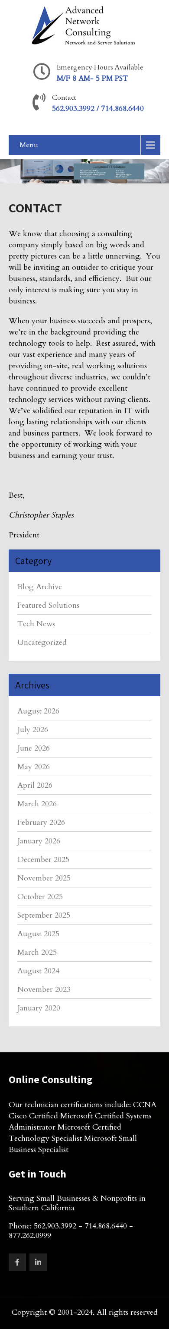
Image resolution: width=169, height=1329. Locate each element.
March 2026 (37, 804)
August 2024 (38, 971)
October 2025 (40, 896)
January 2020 (38, 1008)
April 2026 (34, 785)
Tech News (36, 624)
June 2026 (33, 748)
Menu (29, 145)
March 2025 (37, 952)
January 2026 (38, 841)
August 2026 (38, 711)
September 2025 (43, 915)
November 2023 (44, 989)
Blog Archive (39, 586)
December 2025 (43, 859)
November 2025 (44, 878)
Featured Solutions (48, 605)
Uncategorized (42, 642)
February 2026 (41, 822)
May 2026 (33, 766)
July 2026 (32, 729)
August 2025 (38, 933)
